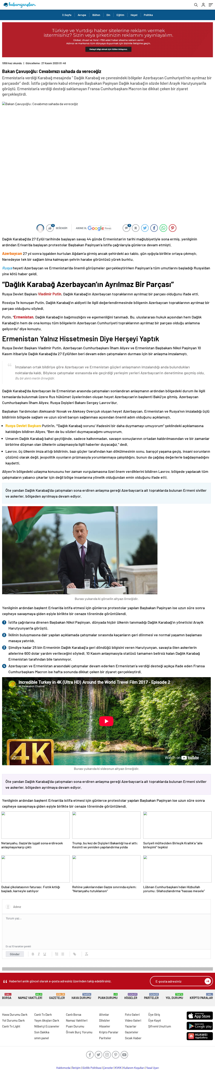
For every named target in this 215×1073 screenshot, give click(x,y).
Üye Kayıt (154, 1020)
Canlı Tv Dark (43, 1014)
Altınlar (104, 1014)
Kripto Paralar (201, 996)
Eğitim (120, 15)
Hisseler (130, 996)
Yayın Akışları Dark (46, 1020)
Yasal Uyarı (152, 1067)
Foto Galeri (132, 1014)
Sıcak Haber (133, 1038)
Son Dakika (41, 1032)
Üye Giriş (154, 1014)
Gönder (15, 954)
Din (108, 15)
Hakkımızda (63, 1067)
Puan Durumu (108, 996)
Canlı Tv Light (11, 1026)
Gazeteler (57, 996)
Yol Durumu (174, 996)
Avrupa (82, 15)
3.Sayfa (66, 15)
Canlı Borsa (73, 1014)
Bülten (96, 15)
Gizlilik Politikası (91, 1067)
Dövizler (104, 1020)
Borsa (6, 996)
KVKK (118, 1067)
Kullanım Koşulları (133, 1067)
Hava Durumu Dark (15, 1014)
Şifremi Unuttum (159, 1026)
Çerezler (108, 1067)
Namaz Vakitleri (30, 996)
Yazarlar (130, 1026)
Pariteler (151, 996)
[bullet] (63, 954)
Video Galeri (133, 1020)
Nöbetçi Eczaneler (46, 1026)
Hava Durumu (81, 996)
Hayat (134, 15)
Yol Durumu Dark (13, 1020)
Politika (148, 15)
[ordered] (57, 954)
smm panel (41, 1038)
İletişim (76, 1067)
